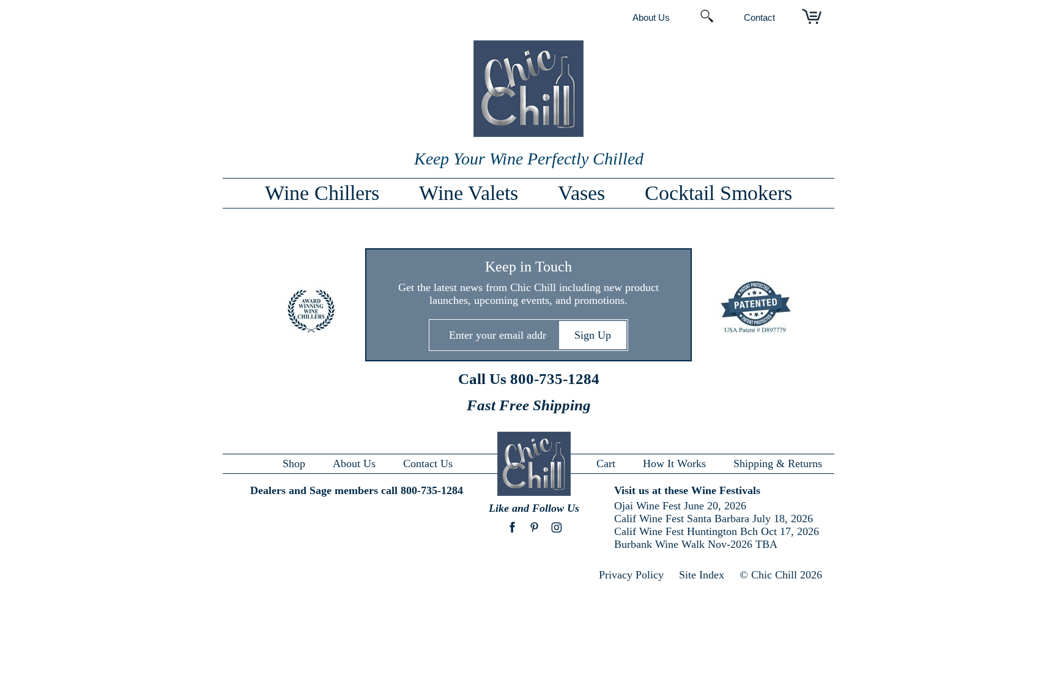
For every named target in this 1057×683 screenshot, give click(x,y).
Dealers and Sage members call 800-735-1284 (356, 490)
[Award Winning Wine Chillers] (310, 312)
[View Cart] (812, 17)
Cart (605, 463)
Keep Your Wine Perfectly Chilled (528, 158)
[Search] (707, 17)
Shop (294, 463)
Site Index (701, 575)
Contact (759, 17)
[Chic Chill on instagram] (556, 533)
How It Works (674, 463)
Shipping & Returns (777, 463)
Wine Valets (468, 193)
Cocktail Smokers (718, 193)
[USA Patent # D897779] (747, 308)
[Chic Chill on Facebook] (512, 533)
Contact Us (428, 463)
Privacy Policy (631, 575)
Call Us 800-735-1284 (528, 379)
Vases (581, 193)
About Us (651, 17)
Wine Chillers (322, 193)
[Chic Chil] (528, 133)
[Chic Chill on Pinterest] (534, 533)
